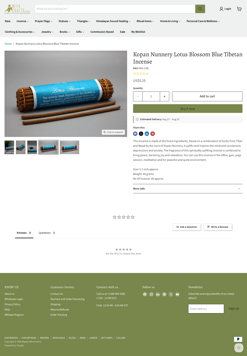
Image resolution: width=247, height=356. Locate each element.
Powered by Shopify (14, 345)
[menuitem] (8, 21)
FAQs (7, 310)
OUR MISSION (11, 338)
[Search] (200, 9)
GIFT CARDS (106, 338)
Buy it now (187, 109)
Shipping (55, 304)
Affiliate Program (14, 315)
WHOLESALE (59, 338)
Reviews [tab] (22, 232)
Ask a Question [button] (188, 226)
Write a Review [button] (219, 226)
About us (9, 294)
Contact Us (56, 294)
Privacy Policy (12, 304)
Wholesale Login (14, 299)
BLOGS (72, 338)
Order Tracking (58, 315)
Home (8, 43)
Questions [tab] (45, 232)
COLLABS (120, 338)
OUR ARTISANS (29, 338)
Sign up (234, 308)
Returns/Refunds (59, 310)
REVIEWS (44, 338)
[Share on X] (141, 134)
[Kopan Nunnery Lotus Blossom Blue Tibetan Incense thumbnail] (9, 147)
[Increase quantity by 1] (164, 96)
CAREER (93, 338)
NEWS (83, 338)
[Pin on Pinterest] (152, 134)
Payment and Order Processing (67, 299)
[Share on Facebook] (135, 134)
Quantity (138, 88)
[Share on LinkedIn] (147, 134)
